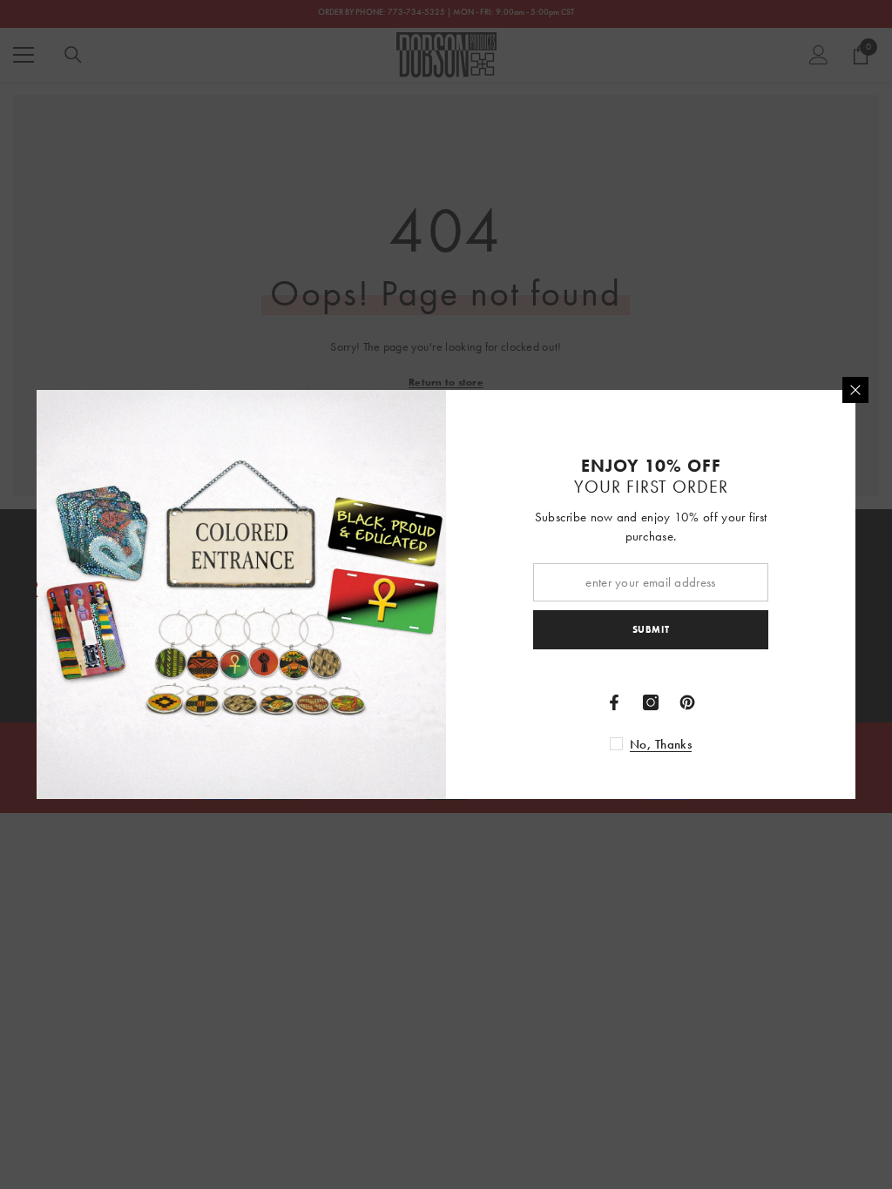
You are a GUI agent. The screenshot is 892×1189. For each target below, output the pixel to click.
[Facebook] (614, 702)
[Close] (855, 390)
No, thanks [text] (661, 744)
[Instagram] (650, 702)
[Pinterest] (687, 702)
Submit (650, 629)
